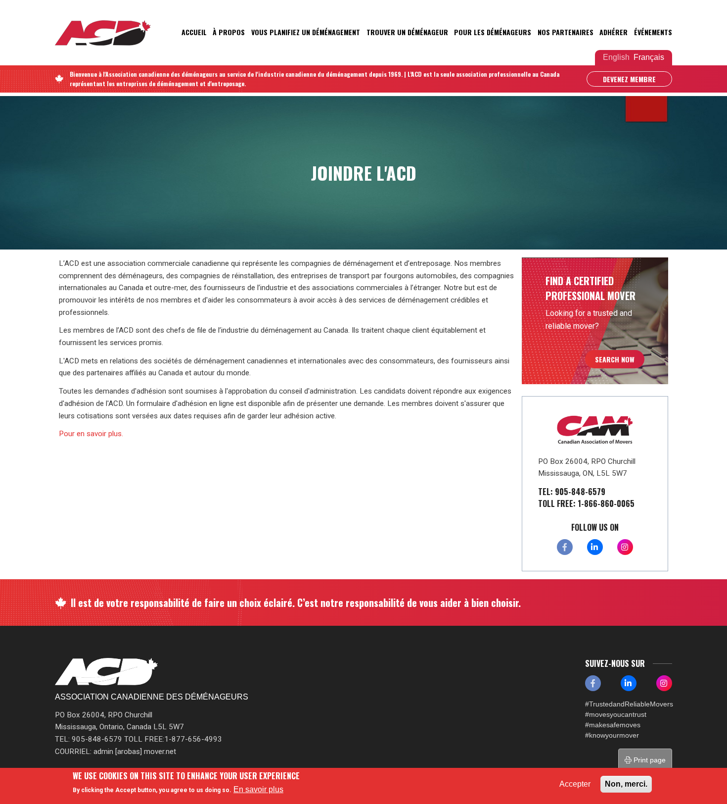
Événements (653, 32)
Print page (649, 760)
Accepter (575, 784)
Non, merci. (626, 784)
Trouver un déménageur (407, 32)
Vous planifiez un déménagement (305, 32)
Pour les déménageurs (492, 32)
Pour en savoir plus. (91, 433)
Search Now (615, 359)
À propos (229, 32)
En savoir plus (258, 789)
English (616, 57)
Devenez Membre (629, 79)
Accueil (194, 32)
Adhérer (613, 32)
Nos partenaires (565, 32)
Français (649, 57)
